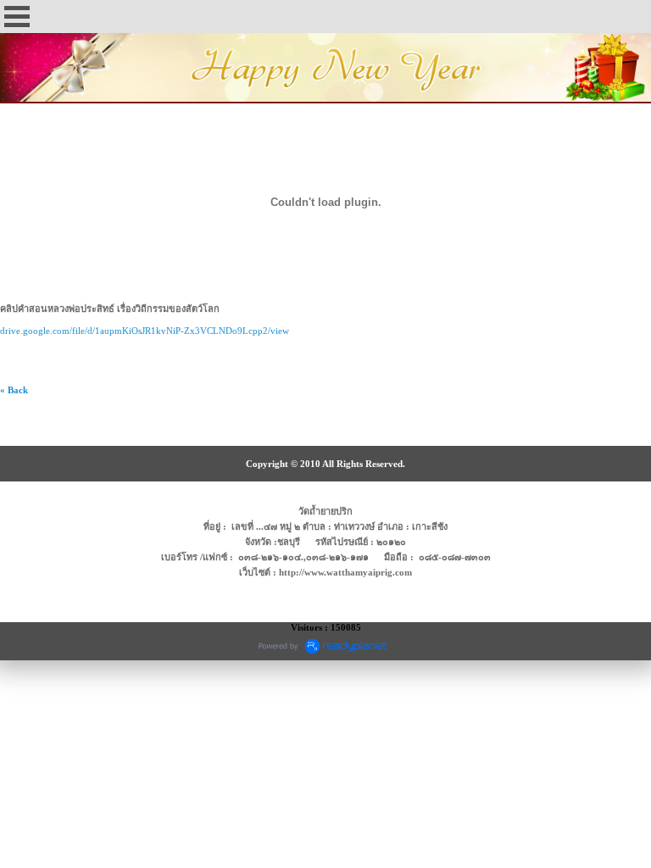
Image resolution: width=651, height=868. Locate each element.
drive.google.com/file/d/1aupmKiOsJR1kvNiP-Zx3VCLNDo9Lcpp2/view (144, 331)
